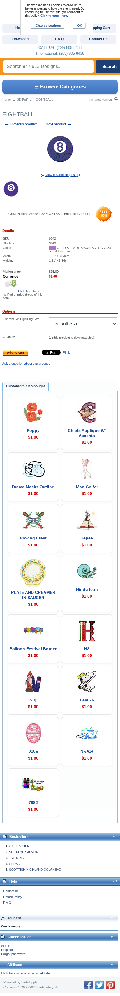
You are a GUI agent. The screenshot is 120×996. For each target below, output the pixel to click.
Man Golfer (87, 486)
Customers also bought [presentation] (25, 386)
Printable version (100, 99)
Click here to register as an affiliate (25, 973)
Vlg (33, 700)
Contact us (11, 891)
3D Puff (22, 99)
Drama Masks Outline (33, 486)
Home (6, 99)
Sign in (5, 945)
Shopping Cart (98, 28)
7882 (33, 802)
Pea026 (87, 700)
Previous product (20, 124)
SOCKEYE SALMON (23, 852)
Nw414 (86, 751)
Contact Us (98, 39)
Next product (59, 124)
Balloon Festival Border (33, 648)
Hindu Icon (87, 589)
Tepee (87, 538)
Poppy (33, 430)
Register (7, 950)
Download (20, 39)
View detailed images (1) (62, 175)
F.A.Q (7, 902)
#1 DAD (14, 863)
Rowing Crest (33, 538)
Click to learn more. (54, 15)
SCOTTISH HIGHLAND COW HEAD (35, 869)
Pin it (66, 352)
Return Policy (12, 897)
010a (33, 751)
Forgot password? (14, 954)
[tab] (25, 386)
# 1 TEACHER (19, 846)
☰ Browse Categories (60, 87)
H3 (86, 648)
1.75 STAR (16, 858)
